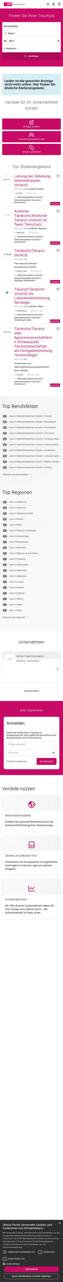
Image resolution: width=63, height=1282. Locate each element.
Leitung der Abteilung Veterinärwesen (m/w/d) (32, 180)
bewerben (55, 204)
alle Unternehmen (31, 691)
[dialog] (31, 1251)
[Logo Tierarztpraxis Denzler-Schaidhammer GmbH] (7, 254)
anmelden (46, 761)
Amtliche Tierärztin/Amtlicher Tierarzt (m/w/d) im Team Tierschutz (30, 218)
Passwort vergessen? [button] (17, 761)
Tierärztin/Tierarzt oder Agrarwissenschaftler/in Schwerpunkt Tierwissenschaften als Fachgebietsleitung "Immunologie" (33, 342)
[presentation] (47, 4)
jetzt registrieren (31, 710)
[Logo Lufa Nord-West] (7, 293)
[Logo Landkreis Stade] (7, 179)
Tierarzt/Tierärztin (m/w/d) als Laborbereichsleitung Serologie (32, 296)
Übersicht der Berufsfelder (15, 474)
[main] (31, 469)
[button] (58, 48)
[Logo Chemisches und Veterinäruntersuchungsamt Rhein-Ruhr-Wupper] (7, 332)
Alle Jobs (18, 189)
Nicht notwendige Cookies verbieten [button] (31, 1276)
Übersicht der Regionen (14, 617)
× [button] (60, 1223)
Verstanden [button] (31, 1269)
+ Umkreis (10, 48)
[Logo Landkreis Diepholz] (7, 214)
